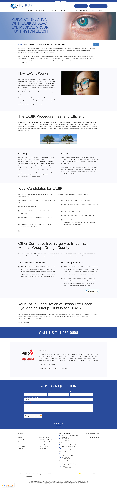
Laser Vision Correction (45, 439)
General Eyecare (43, 444)
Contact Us (21, 444)
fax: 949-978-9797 (66, 449)
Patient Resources (23, 441)
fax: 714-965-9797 (66, 440)
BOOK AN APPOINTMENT (98, 6)
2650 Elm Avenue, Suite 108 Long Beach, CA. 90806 (69, 454)
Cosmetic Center (43, 448)
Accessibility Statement (45, 451)
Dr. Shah (26, 322)
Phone (72, 391)
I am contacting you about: (31, 397)
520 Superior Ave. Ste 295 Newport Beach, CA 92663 (69, 464)
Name (26, 391)
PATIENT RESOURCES (80, 10)
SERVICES (53, 10)
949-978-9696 (65, 448)
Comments (27, 402)
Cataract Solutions (44, 437)
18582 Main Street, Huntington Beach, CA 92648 (70, 436)
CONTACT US (102, 10)
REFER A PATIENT (81, 6)
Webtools (29, 476)
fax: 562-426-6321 (66, 458)
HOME (30, 10)
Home (20, 44)
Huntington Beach (52, 60)
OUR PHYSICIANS (41, 10)
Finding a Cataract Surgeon (46, 441)
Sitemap (20, 448)
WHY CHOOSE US (65, 10)
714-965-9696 (66, 333)
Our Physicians (22, 439)
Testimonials (21, 446)
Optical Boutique (43, 446)
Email (49, 391)
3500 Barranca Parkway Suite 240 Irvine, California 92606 (70, 445)
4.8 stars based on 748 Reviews (90, 474)
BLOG (92, 10)
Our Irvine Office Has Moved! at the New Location (58, 1)
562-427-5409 (65, 457)
